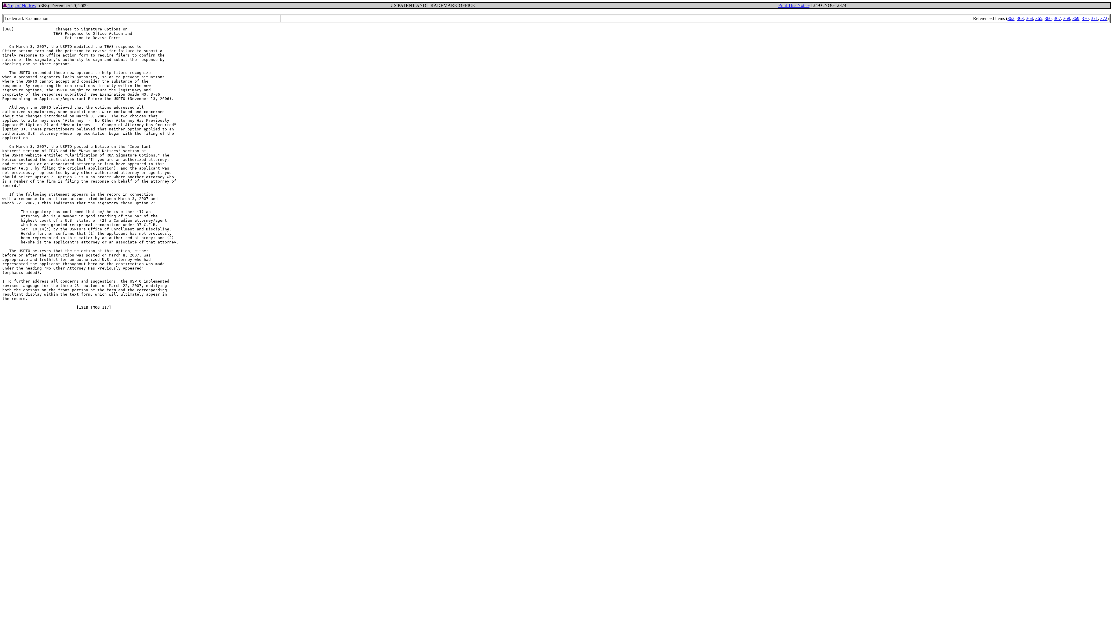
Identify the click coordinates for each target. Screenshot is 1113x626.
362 (1010, 18)
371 (1094, 18)
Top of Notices (21, 5)
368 (1066, 18)
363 (1020, 18)
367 (1057, 18)
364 (1029, 18)
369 (1075, 18)
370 (1085, 18)
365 (1038, 18)
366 (1048, 18)
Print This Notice (794, 5)
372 (1103, 18)
